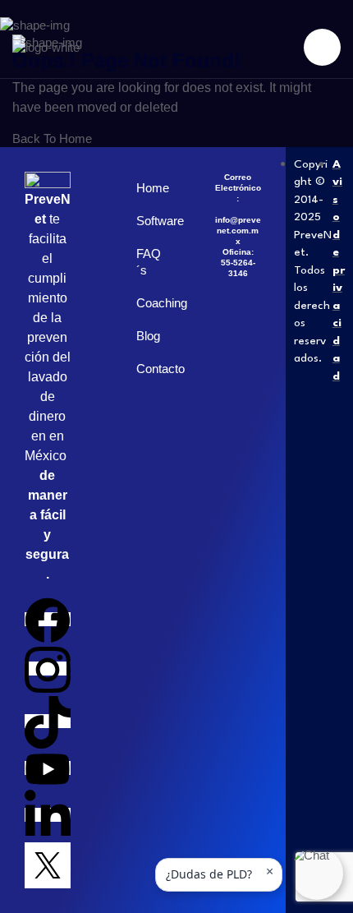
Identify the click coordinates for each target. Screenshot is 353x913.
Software (151, 221)
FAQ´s (148, 262)
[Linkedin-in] (48, 815)
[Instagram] (48, 669)
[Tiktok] (48, 721)
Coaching (151, 303)
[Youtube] (48, 768)
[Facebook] (48, 619)
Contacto (151, 369)
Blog (148, 336)
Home (151, 188)
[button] (317, 873)
